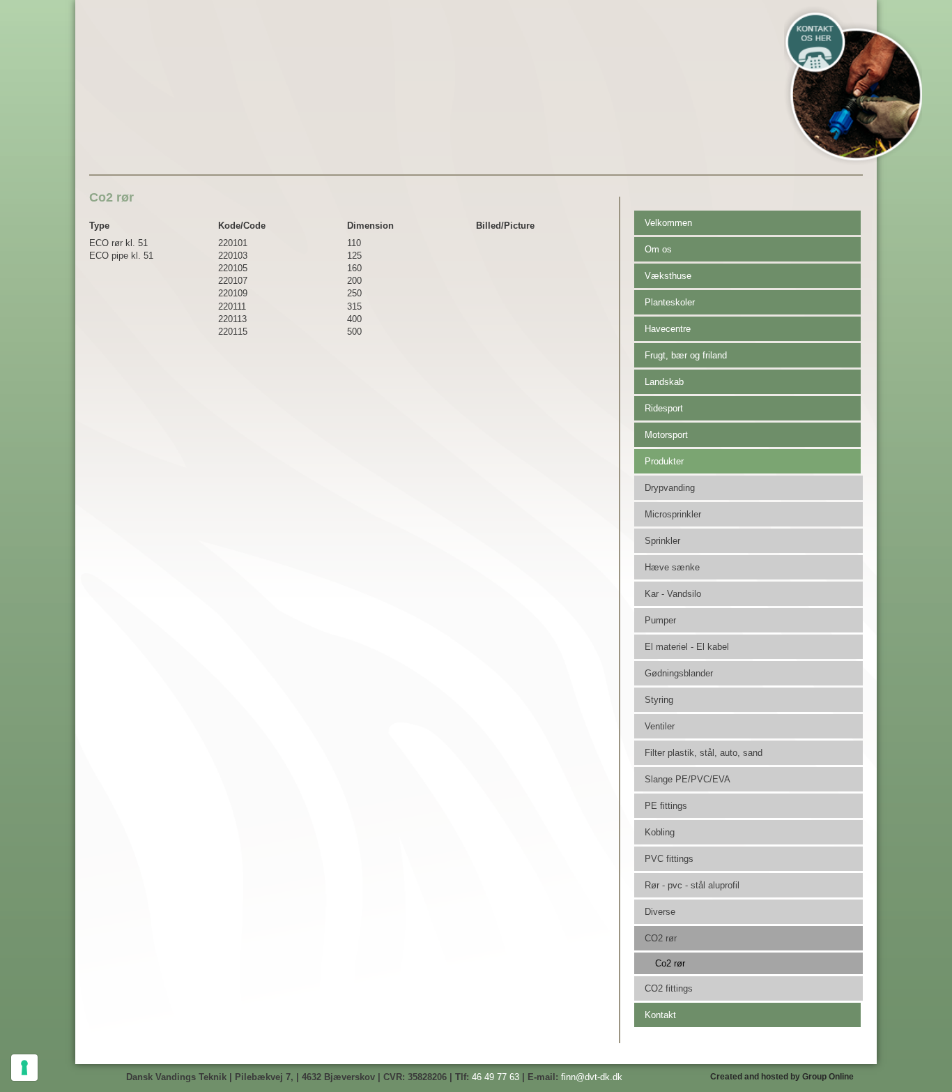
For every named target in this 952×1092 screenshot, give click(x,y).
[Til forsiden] (246, 61)
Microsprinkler (673, 514)
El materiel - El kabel (687, 647)
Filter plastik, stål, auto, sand (703, 753)
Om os (658, 249)
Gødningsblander (679, 673)
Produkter (664, 461)
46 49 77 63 (495, 1077)
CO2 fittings (669, 988)
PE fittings (666, 806)
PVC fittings (669, 859)
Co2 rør (670, 963)
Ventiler (660, 726)
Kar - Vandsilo (673, 594)
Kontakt (660, 1015)
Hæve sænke (672, 567)
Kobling (660, 832)
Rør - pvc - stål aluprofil (692, 885)
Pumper (660, 620)
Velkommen (668, 223)
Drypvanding (670, 488)
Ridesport (664, 408)
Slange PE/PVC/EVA (687, 779)
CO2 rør (661, 938)
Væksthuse (668, 276)
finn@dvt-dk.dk (591, 1077)
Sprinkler (662, 541)
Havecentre (668, 329)
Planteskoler (670, 302)
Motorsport (666, 435)
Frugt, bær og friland (686, 355)
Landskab (664, 382)
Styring (659, 700)
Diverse (660, 912)
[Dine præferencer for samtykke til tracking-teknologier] (24, 1067)
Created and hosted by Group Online (782, 1077)
